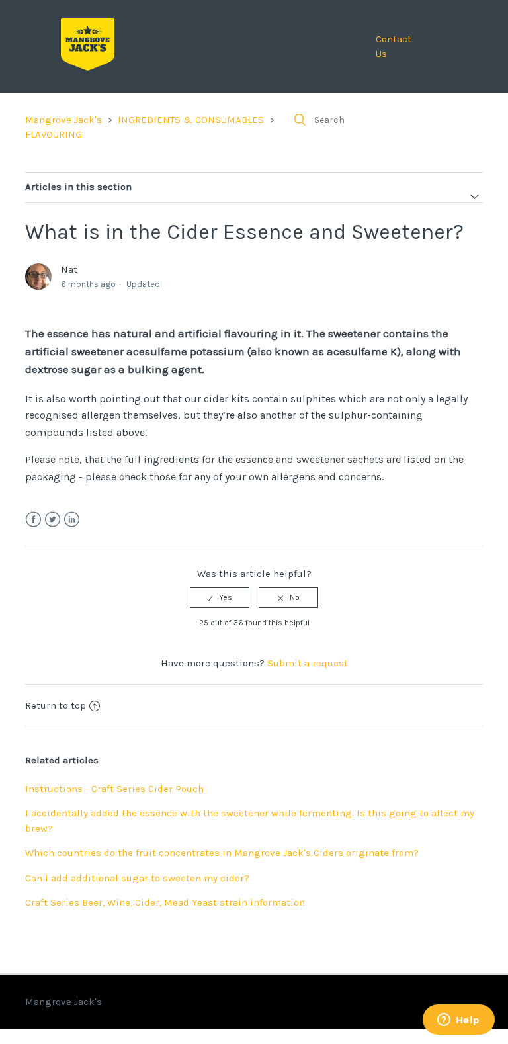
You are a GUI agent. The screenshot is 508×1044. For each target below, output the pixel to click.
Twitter (52, 519)
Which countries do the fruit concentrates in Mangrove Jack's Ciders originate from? (222, 853)
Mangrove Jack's (63, 120)
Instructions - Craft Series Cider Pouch (114, 789)
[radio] (219, 597)
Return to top (55, 705)
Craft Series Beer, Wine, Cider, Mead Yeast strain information (165, 902)
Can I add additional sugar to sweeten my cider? (137, 878)
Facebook (33, 519)
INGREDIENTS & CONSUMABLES (191, 120)
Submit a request (307, 663)
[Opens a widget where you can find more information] (458, 1020)
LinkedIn (72, 519)
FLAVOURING (53, 134)
